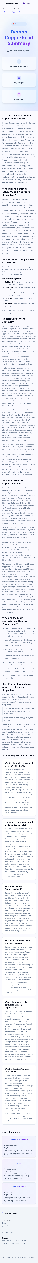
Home (4, 1223)
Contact (4, 1229)
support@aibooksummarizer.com (18, 1243)
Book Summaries (8, 1232)
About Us (5, 1226)
